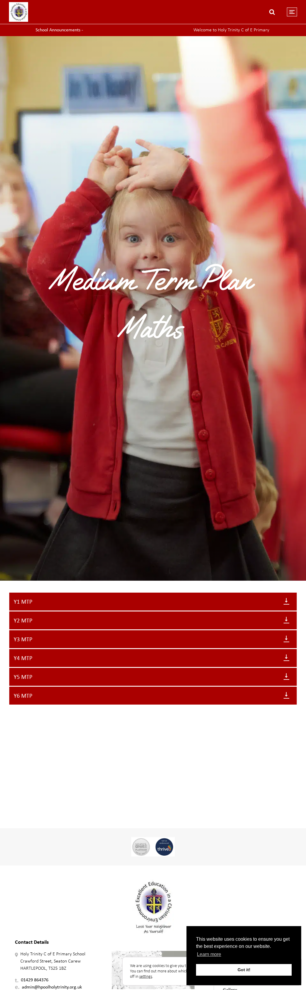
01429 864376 (34, 980)
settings (145, 976)
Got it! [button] (244, 969)
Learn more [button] (209, 954)
